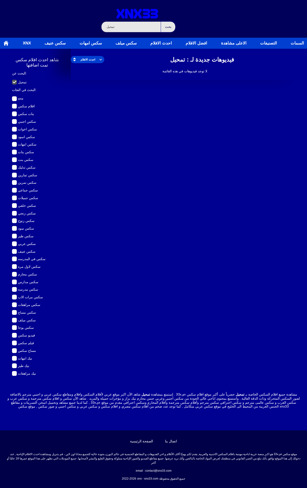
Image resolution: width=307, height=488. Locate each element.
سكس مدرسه (28, 289)
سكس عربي (27, 244)
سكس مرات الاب (30, 297)
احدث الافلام (161, 43)
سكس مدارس (28, 282)
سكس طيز (26, 236)
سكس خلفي (27, 205)
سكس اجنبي (27, 121)
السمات (297, 43)
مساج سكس (27, 351)
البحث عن (19, 73)
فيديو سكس (26, 335)
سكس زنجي (27, 213)
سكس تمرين (27, 182)
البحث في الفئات (23, 90)
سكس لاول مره (29, 266)
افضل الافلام (196, 43)
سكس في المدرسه (32, 259)
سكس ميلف (126, 43)
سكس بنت (25, 160)
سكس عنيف (55, 43)
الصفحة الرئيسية (6, 43)
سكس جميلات (28, 198)
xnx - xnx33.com (147, 478)
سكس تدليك (26, 167)
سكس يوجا (26, 327)
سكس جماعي (28, 190)
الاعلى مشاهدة (234, 43)
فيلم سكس (26, 343)
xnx (27, 43)
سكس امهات (91, 43)
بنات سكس (26, 114)
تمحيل (22, 82)
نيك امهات (25, 358)
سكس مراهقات (29, 305)
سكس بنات (26, 152)
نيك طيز (23, 366)
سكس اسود (26, 137)
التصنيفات (268, 43)
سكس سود (26, 228)
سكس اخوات (27, 129)
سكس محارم (27, 274)
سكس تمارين (27, 175)
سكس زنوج (26, 221)
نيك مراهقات (27, 373)
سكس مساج (27, 312)
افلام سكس (26, 106)
